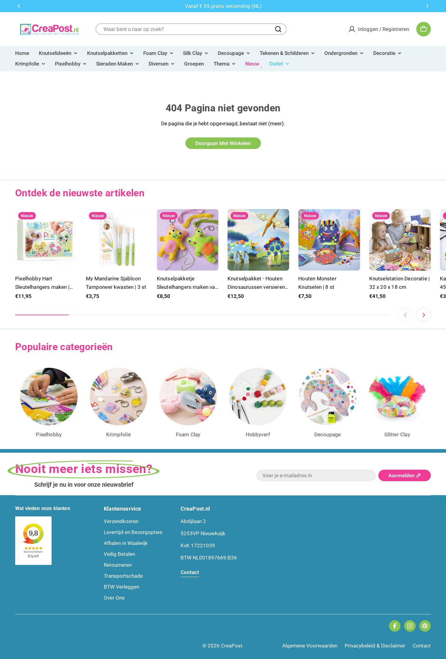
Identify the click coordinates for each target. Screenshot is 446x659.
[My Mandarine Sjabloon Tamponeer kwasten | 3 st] (116, 240)
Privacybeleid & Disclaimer (375, 646)
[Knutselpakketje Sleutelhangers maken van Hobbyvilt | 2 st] (187, 240)
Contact (422, 646)
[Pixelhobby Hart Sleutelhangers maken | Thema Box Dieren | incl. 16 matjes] (46, 240)
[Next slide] (423, 315)
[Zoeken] (278, 29)
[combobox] (191, 29)
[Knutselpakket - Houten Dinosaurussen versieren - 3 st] (258, 240)
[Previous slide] (405, 315)
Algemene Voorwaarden (309, 646)
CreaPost (231, 646)
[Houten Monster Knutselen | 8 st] (329, 240)
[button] (18, 6)
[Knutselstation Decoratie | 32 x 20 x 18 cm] (400, 240)
